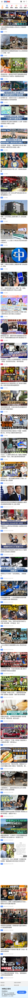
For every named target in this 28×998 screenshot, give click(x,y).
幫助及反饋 (16, 985)
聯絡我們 (2, 982)
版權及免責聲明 (17, 982)
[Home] (7, 1)
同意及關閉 (21, 992)
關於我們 (2, 985)
